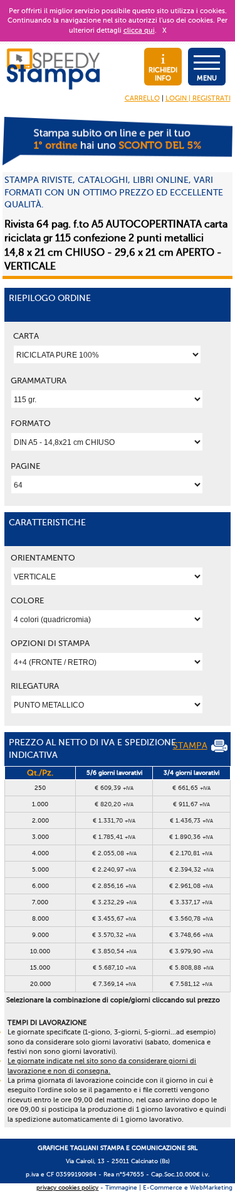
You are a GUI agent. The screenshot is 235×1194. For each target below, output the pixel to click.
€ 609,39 (114, 787)
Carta (26, 336)
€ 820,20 (114, 804)
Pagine (25, 466)
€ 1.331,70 (114, 820)
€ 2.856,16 (114, 885)
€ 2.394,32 (191, 869)
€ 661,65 (191, 787)
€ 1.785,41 (114, 836)
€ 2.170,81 (191, 853)
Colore (27, 600)
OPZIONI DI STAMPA (50, 643)
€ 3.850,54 (114, 951)
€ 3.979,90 (191, 951)
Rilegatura (35, 686)
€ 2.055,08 (114, 853)
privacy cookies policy (67, 1187)
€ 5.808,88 (191, 967)
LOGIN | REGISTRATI (198, 98)
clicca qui (139, 30)
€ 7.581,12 (191, 983)
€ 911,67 (191, 804)
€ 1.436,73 (191, 820)
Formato (31, 423)
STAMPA (190, 745)
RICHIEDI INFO (163, 74)
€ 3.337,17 (191, 902)
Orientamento (43, 557)
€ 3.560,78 (191, 918)
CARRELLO (142, 98)
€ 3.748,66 (191, 934)
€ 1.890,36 (191, 836)
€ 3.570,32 (114, 934)
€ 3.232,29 (114, 902)
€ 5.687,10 (114, 967)
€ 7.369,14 (114, 983)
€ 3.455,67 (114, 918)
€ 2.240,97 (114, 869)
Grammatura (38, 380)
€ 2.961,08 (191, 885)
